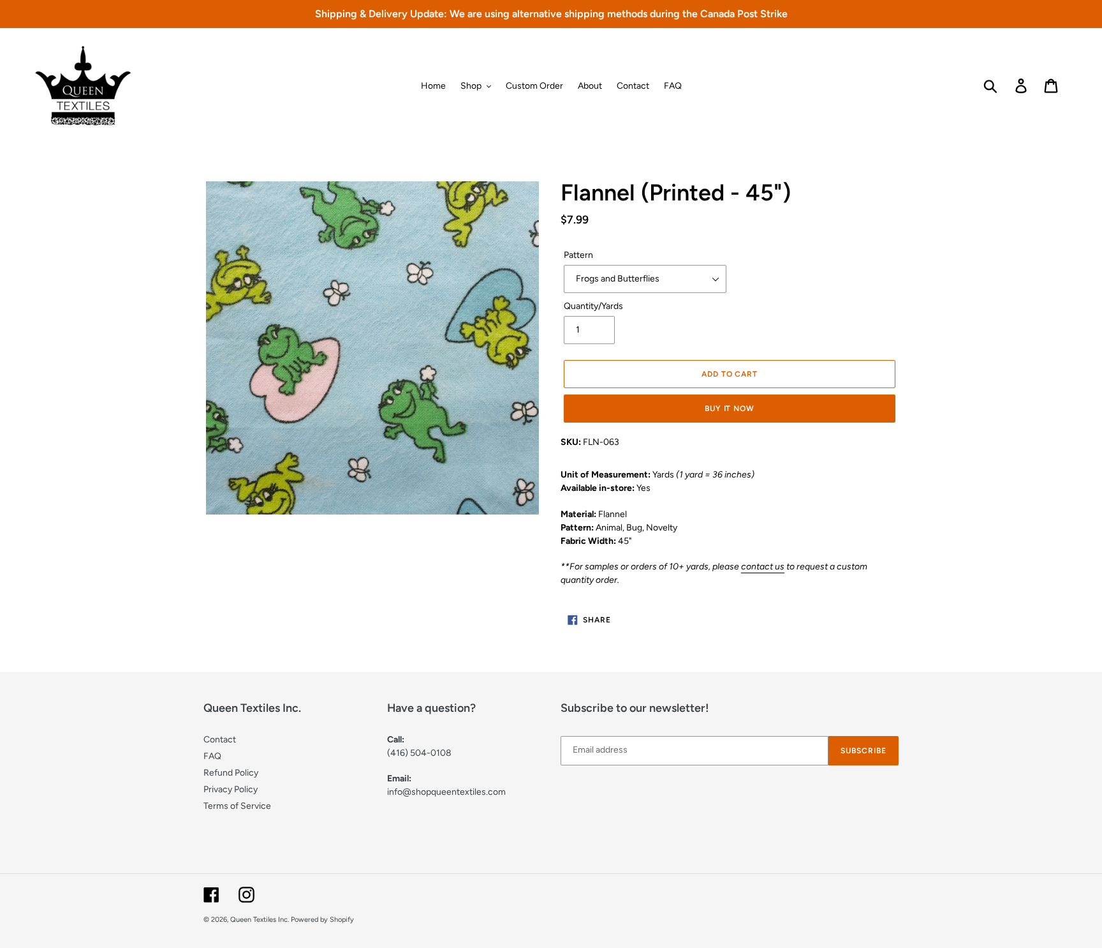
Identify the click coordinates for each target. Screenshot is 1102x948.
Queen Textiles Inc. (259, 919)
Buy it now (730, 408)
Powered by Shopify (322, 919)
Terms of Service (237, 806)
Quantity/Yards (593, 306)
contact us (762, 566)
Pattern (578, 255)
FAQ (212, 756)
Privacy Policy (230, 789)
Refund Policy (230, 772)
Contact (219, 739)
